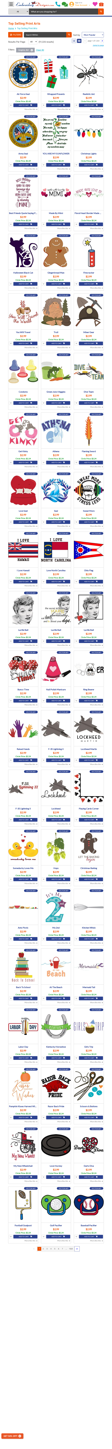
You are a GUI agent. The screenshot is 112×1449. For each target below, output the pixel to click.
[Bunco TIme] (23, 669)
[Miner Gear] (89, 312)
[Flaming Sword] (89, 431)
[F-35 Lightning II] (56, 728)
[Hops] (56, 848)
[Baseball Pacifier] (89, 1205)
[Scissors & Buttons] (89, 1086)
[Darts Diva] (89, 1145)
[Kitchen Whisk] (89, 907)
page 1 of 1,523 (93, 41)
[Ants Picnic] (23, 907)
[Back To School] (23, 967)
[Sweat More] (89, 490)
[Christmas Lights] (89, 133)
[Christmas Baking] (89, 848)
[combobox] (63, 11)
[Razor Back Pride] (56, 1086)
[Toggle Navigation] (11, 4)
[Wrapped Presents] (56, 73)
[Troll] (56, 312)
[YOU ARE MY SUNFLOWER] (56, 133)
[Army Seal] (23, 133)
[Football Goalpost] (23, 1205)
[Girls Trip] (89, 1026)
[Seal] (56, 490)
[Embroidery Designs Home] (35, 4)
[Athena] (56, 431)
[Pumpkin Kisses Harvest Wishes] (23, 1086)
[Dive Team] (89, 371)
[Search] (101, 11)
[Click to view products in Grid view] (79, 41)
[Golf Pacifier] (56, 1205)
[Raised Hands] (23, 728)
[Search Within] (69, 34)
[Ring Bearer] (89, 669)
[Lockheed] (56, 788)
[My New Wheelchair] (23, 1145)
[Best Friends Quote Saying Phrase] (23, 193)
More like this (30, 109)
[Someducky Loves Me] (23, 848)
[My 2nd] (56, 907)
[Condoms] (23, 371)
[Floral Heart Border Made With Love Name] (89, 193)
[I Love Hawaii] (23, 550)
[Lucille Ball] (23, 609)
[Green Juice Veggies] (56, 371)
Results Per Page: (17, 42)
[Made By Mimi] (56, 193)
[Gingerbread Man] (56, 252)
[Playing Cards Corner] (89, 788)
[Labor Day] (23, 1026)
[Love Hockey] (56, 1145)
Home (11, 28)
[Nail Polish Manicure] (56, 669)
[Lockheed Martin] (89, 728)
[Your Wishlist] (95, 4)
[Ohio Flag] (89, 550)
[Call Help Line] (57, 4)
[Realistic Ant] (89, 73)
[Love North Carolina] (56, 550)
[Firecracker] (89, 252)
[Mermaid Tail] (89, 967)
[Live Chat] (65, 4)
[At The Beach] (56, 967)
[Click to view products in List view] (74, 41)
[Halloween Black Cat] (23, 252)
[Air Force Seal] (23, 73)
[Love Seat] (23, 490)
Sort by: (76, 35)
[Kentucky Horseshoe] (56, 1026)
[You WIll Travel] (23, 312)
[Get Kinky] (23, 431)
